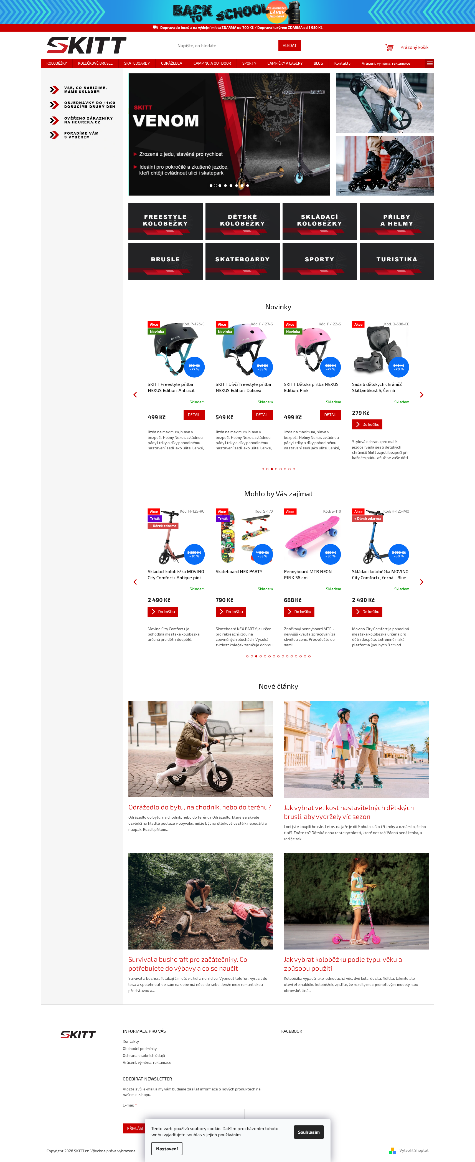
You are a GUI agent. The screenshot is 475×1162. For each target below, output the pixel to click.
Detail (187, 414)
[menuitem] (56, 63)
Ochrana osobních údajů (144, 1055)
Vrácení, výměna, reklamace (147, 1062)
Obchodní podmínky (140, 1048)
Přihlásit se (139, 1128)
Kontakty (131, 1041)
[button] (138, 134)
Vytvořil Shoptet (414, 1150)
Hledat (290, 45)
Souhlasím (309, 1132)
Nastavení (167, 1148)
